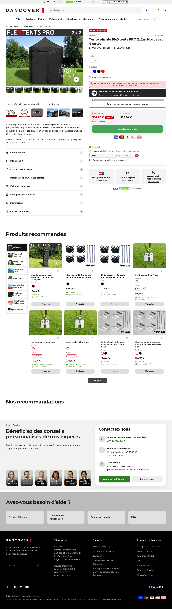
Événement (55, 19)
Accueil (9, 26)
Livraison (97, 556)
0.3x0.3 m (141, 289)
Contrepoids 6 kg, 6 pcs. (43, 342)
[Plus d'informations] (128, 160)
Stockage (72, 19)
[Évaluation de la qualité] (95, 35)
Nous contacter (144, 551)
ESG (139, 561)
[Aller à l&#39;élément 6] (55, 90)
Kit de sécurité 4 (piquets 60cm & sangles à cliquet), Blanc (113, 344)
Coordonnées (92, 599)
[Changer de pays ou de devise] (147, 10)
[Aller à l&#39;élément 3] (28, 90)
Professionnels (107, 19)
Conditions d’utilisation (72, 599)
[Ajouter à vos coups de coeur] (58, 271)
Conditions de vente (103, 551)
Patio (41, 19)
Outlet (123, 19)
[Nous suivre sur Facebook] (7, 587)
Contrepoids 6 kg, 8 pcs (77, 342)
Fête (17, 19)
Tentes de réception (28, 26)
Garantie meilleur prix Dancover (104, 562)
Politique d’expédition (111, 599)
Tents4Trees (143, 565)
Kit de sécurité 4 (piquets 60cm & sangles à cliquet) (78, 276)
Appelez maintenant (114, 479)
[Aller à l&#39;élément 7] (64, 90)
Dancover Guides (145, 570)
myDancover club (145, 556)
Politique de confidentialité (18, 599)
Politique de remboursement (46, 599)
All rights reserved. (31, 596)
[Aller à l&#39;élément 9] (83, 90)
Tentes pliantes (44, 26)
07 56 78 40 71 (127, 180)
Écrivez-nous (147, 479)
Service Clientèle (101, 546)
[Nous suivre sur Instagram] (14, 587)
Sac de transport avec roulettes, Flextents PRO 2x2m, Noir (43, 277)
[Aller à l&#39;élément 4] (37, 90)
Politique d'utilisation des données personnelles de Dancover (106, 571)
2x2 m (93, 60)
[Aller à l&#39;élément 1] (10, 90)
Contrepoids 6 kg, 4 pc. (146, 275)
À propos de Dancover (148, 546)
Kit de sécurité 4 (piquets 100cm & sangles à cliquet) (113, 276)
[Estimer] (137, 155)
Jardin (29, 19)
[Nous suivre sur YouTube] (27, 587)
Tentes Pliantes (132, 85)
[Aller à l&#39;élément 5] (46, 90)
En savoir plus (153, 182)
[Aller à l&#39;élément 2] (19, 90)
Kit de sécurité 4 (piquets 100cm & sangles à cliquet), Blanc (148, 344)
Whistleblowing (145, 575)
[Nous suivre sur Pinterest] (20, 587)
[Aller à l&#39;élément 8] (74, 90)
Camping (88, 19)
